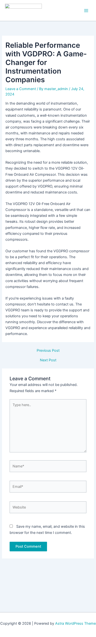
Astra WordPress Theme (75, 623)
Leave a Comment (20, 89)
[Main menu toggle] (86, 10)
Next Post (48, 360)
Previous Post (48, 350)
